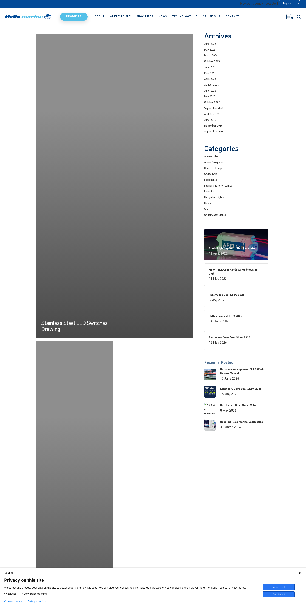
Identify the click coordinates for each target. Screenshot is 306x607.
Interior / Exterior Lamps (218, 185)
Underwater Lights (215, 215)
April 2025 (210, 79)
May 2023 (209, 96)
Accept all (279, 587)
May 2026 (209, 49)
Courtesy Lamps (213, 168)
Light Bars (210, 191)
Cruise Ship (210, 174)
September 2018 (213, 131)
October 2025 (212, 61)
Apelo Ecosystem (214, 162)
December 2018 (213, 125)
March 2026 (211, 55)
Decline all (279, 594)
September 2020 (213, 108)
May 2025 (209, 73)
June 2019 (210, 120)
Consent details (13, 601)
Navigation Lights (214, 197)
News (207, 203)
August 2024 (211, 85)
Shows (208, 209)
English (9, 572)
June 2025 (210, 67)
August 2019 (211, 114)
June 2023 (210, 90)
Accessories (211, 156)
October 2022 (212, 102)
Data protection (37, 601)
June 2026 (210, 44)
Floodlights (210, 180)
